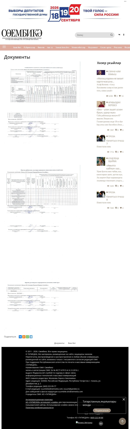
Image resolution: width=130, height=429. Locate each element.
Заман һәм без (62, 47)
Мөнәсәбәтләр (78, 47)
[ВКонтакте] (20, 336)
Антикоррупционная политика (39, 399)
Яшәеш (41, 47)
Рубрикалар (29, 47)
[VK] (119, 35)
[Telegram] (30, 336)
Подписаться (102, 410)
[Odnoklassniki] (123, 35)
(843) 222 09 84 (96, 417)
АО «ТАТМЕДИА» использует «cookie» (42, 402)
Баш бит (17, 47)
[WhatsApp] (27, 336)
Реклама (118, 47)
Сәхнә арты (105, 47)
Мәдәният (93, 47)
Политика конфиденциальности (40, 407)
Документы (59, 343)
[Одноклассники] (23, 336)
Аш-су (50, 47)
